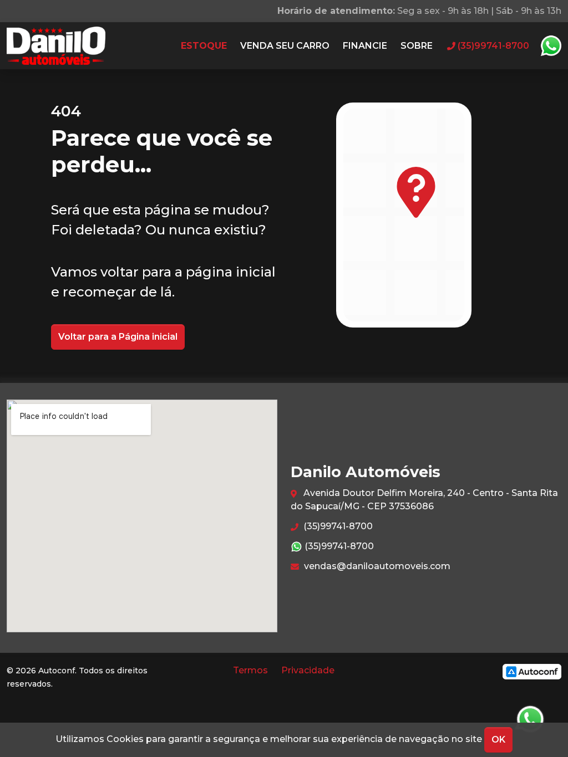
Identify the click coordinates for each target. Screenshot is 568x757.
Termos (250, 670)
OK (498, 739)
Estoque (204, 45)
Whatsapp (550, 46)
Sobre (416, 45)
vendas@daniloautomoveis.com (376, 566)
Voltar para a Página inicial (118, 336)
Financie (365, 45)
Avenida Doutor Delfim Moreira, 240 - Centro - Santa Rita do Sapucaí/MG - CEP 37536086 (424, 500)
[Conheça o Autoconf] (532, 671)
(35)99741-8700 (337, 526)
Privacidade (307, 670)
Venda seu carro (284, 45)
